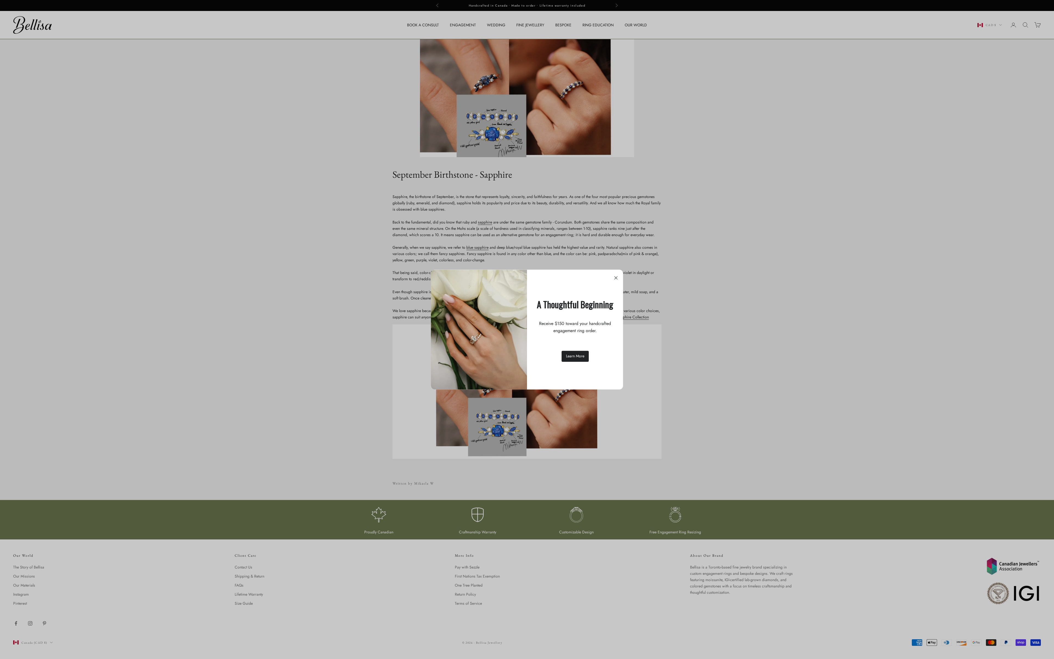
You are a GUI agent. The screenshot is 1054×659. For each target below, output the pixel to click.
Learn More (575, 356)
